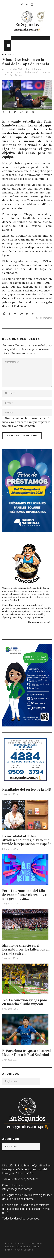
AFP (4, 69)
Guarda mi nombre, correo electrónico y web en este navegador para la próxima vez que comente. (26, 422)
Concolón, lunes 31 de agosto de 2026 (22, 604)
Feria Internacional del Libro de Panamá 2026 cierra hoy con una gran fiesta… (26, 894)
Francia (8, 72)
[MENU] (7, 45)
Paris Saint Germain (13, 75)
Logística (28, 1250)
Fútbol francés (32, 72)
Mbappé (46, 72)
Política (8, 1243)
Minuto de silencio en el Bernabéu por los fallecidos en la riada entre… (26, 949)
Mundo (39, 1243)
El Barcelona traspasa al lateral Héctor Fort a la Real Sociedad (26, 1052)
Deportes (8, 54)
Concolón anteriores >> (40, 622)
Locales (30, 1243)
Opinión (35, 1246)
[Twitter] (26, 4)
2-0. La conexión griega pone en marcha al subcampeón (25, 1002)
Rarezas (18, 1250)
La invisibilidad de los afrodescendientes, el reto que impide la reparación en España (26, 840)
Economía (19, 1243)
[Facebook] (22, 4)
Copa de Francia (34, 69)
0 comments (46, 318)
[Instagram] (32, 4)
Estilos (8, 1250)
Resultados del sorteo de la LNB (26, 789)
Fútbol (18, 72)
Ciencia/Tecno (23, 1246)
